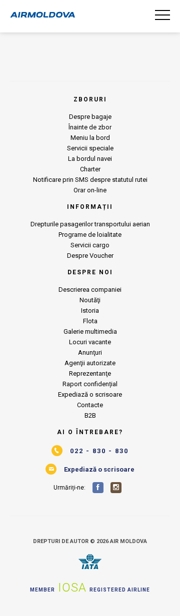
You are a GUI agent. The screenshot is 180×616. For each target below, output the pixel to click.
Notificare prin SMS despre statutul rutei (90, 179)
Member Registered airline (90, 588)
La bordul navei (90, 158)
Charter (90, 169)
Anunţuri (90, 352)
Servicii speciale (90, 148)
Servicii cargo (90, 245)
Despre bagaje (90, 116)
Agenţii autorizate (90, 363)
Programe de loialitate (90, 234)
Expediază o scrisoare (90, 394)
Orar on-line (90, 190)
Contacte (90, 405)
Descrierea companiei (90, 289)
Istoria (90, 310)
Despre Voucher (90, 255)
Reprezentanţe (90, 373)
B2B (90, 415)
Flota (90, 321)
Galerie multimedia (90, 331)
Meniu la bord (90, 137)
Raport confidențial (90, 384)
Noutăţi (90, 300)
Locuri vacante (90, 342)
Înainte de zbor (90, 127)
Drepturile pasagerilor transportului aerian (90, 224)
